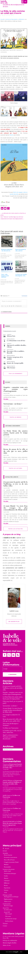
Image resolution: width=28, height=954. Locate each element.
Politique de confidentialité (10, 940)
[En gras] (2, 306)
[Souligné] (6, 306)
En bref (5, 851)
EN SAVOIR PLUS (14, 621)
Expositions (7, 888)
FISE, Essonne (11, 368)
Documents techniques (10, 873)
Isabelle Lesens (5, 50)
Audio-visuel (7, 871)
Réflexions (6, 883)
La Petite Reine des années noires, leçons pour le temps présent (15, 433)
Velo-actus (8, 916)
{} (18, 306)
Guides (6, 876)
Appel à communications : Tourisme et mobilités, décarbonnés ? (10, 737)
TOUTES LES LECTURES (15, 468)
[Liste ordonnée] (9, 306)
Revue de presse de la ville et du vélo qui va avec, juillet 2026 (15, 451)
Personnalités (7, 867)
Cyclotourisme (7, 904)
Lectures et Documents (11, 19)
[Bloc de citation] (13, 306)
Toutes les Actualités (15, 528)
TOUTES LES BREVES (15, 417)
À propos (5, 923)
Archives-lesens (9, 921)
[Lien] (17, 306)
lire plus (6, 399)
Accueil (2, 19)
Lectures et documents (8, 869)
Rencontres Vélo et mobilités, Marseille (15, 352)
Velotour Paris (11, 336)
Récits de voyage (8, 906)
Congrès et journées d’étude (11, 862)
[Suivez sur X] (9, 655)
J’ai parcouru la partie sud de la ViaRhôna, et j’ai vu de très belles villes (15, 484)
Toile (5, 892)
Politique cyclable (7, 895)
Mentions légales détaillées (9, 943)
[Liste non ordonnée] (11, 306)
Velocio (11, 135)
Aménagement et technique (11, 897)
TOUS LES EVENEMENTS (15, 373)
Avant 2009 (7, 912)
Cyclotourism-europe (11, 919)
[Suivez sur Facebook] (5, 655)
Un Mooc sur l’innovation (10, 728)
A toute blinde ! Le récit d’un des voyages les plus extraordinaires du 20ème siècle (15, 508)
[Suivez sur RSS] (18, 655)
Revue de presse (8, 855)
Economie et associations (10, 857)
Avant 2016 (6, 908)
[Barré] (8, 306)
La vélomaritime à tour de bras (16, 341)
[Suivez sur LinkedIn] (13, 655)
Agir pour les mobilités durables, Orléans (16, 346)
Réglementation (8, 899)
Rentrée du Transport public (15, 363)
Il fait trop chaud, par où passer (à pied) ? (13, 702)
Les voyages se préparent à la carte (11, 716)
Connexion (24, 296)
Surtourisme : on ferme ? (13, 404)
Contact (5, 926)
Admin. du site (7, 945)
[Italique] (4, 306)
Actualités (5, 853)
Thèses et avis (7, 901)
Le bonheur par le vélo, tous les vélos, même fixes (12, 731)
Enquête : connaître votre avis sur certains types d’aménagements (15, 389)
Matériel (6, 864)
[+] (21, 306)
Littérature (21, 19)
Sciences (6, 890)
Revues (6, 885)
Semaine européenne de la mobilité (15, 358)
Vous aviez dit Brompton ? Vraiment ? (11, 724)
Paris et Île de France (9, 860)
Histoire (6, 878)
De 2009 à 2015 (8, 910)
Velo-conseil (8, 914)
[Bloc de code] (15, 306)
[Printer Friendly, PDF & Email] (5, 202)
